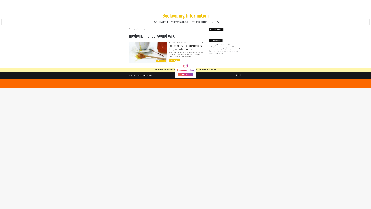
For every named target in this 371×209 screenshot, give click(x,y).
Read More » (174, 60)
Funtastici (173, 42)
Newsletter (163, 22)
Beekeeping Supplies (199, 22)
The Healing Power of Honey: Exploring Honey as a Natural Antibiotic (185, 47)
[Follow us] (185, 67)
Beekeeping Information (179, 22)
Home (155, 22)
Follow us (185, 74)
